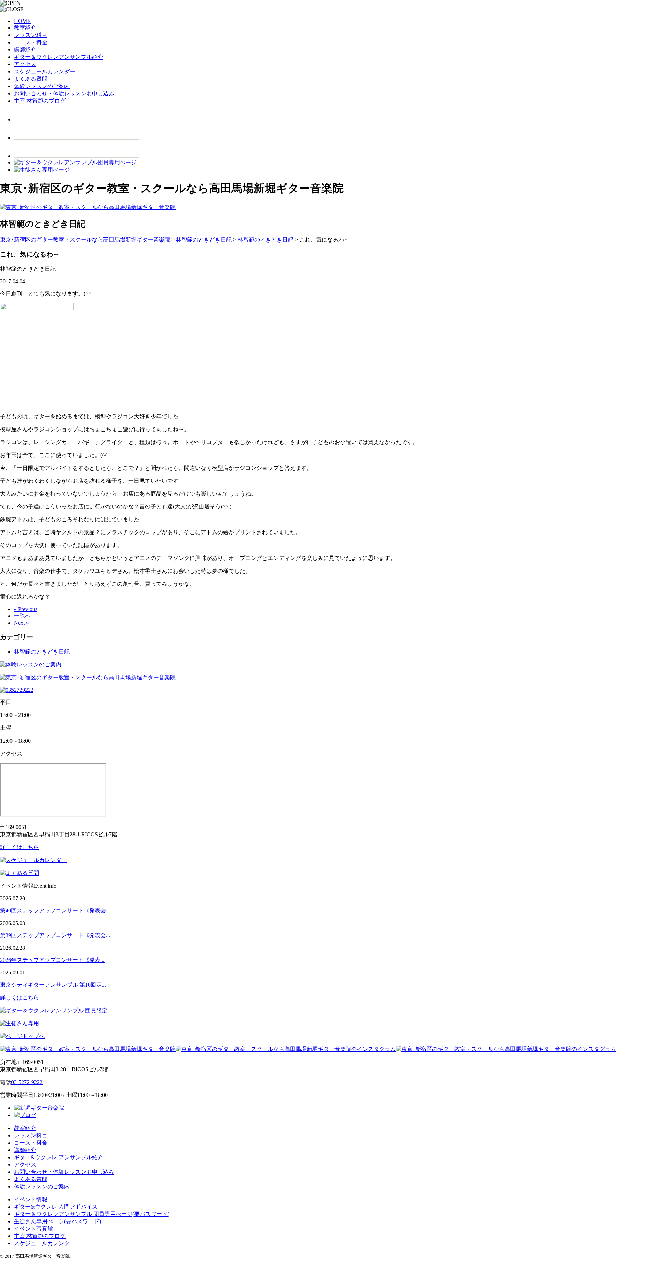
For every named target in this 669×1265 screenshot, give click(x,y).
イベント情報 (30, 1199)
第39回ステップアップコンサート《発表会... (55, 935)
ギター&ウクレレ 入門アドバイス (56, 1207)
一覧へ (22, 616)
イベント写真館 (33, 1229)
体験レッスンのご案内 (42, 86)
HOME (22, 21)
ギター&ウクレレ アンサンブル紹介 (58, 1157)
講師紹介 (25, 50)
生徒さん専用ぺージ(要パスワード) (57, 1221)
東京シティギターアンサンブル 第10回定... (53, 985)
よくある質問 (30, 79)
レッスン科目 (30, 35)
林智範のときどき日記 (42, 652)
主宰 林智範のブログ (40, 101)
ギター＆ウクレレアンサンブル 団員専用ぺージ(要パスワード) (91, 1214)
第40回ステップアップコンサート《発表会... (55, 911)
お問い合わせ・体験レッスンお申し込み (64, 93)
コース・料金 (30, 42)
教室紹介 (25, 28)
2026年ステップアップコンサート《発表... (52, 960)
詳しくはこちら (19, 847)
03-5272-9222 (27, 1082)
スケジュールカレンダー (44, 71)
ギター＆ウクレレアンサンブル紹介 (58, 57)
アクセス (25, 64)
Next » (21, 623)
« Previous (25, 609)
